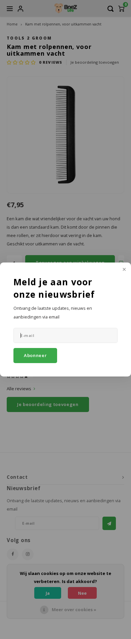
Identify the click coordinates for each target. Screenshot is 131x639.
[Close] (123, 270)
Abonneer (35, 355)
